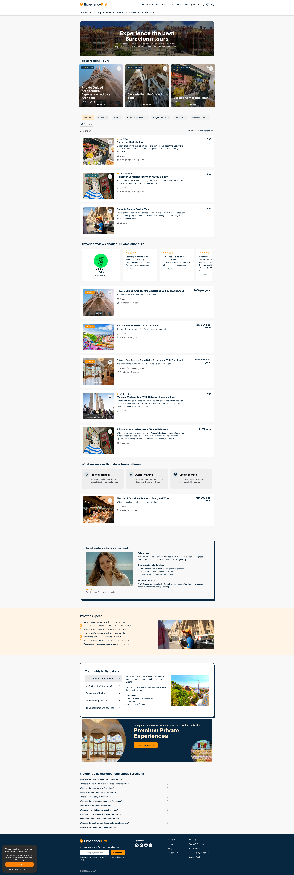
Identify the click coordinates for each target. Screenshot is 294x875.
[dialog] (19, 859)
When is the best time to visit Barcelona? (98, 792)
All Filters (88, 124)
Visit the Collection (145, 745)
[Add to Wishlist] (119, 68)
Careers (192, 840)
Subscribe (117, 852)
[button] (97, 104)
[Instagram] (141, 845)
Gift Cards (160, 4)
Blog (187, 4)
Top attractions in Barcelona (100, 678)
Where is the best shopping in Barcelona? (98, 827)
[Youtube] (146, 845)
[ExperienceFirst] (93, 4)
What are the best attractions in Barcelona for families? (104, 784)
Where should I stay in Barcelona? (95, 797)
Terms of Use (109, 857)
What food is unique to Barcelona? (95, 805)
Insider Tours (173, 853)
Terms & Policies (196, 844)
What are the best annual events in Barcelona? (101, 801)
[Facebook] (137, 845)
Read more (28, 860)
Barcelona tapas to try (96, 700)
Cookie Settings (196, 857)
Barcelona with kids (95, 693)
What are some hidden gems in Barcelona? (99, 810)
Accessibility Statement (199, 853)
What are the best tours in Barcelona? (97, 788)
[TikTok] (150, 845)
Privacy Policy (195, 848)
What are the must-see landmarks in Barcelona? (101, 779)
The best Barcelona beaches (100, 708)
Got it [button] (19, 864)
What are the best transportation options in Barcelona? (104, 823)
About (170, 4)
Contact (178, 4)
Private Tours (148, 4)
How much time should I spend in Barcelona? (100, 818)
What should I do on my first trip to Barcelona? (101, 814)
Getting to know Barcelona (99, 686)
